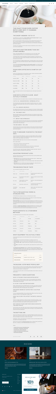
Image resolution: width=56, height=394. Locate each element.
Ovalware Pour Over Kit (26, 321)
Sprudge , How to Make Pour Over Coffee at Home (21, 331)
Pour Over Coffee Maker (17, 257)
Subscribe (5, 382)
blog (19, 26)
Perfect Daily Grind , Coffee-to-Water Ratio (20, 329)
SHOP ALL (11, 3)
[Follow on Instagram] (4, 386)
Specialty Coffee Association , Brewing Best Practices (21, 327)
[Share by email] (41, 337)
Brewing (16, 3)
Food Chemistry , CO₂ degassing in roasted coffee (21, 328)
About (18, 376)
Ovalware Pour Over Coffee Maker (19, 247)
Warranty (18, 380)
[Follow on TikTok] (11, 386)
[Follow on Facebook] (2, 386)
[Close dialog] (55, 375)
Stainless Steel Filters (17, 259)
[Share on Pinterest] (37, 337)
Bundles (26, 3)
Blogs (18, 383)
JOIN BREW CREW (32, 3)
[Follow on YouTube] (9, 386)
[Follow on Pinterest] (7, 386)
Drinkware (21, 3)
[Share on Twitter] (34, 337)
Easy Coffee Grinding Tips (11, 362)
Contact (18, 377)
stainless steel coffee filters (22, 205)
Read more (6, 367)
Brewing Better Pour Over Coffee (38, 362)
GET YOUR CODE (30, 389)
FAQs (18, 379)
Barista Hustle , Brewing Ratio (18, 332)
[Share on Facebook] (30, 337)
